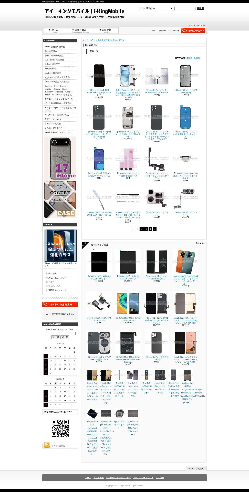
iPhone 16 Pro (118, 40)
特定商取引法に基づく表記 (118, 477)
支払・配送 (99, 477)
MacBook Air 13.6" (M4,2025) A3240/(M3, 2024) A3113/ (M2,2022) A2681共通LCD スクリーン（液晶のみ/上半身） (92, 437)
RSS (54, 445)
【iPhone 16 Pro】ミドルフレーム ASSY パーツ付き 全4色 (128, 134)
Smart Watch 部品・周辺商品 (57, 81)
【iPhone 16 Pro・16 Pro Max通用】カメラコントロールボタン (99, 215)
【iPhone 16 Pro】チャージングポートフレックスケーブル (156, 176)
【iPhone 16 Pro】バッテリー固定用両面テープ (128, 174)
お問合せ (106, 30)
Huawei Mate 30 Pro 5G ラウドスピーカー (99, 319)
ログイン (154, 31)
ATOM (62, 445)
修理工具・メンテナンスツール (59, 99)
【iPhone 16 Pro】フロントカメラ (185, 213)
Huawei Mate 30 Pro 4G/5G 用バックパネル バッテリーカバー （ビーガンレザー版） (185, 280)
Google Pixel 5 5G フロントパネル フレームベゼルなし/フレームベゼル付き (185, 320)
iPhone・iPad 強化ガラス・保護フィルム (61, 264)
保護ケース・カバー (54, 119)
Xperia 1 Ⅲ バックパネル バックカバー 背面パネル (133, 389)
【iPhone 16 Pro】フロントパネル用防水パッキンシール (185, 134)
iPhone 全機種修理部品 (55, 47)
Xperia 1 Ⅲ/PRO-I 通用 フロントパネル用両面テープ (119, 389)
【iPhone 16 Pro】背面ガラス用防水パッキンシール (99, 174)
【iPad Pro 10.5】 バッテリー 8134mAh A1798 (157, 277)
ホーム (55, 30)
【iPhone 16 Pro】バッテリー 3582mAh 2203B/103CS (157, 91)
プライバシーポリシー (143, 477)
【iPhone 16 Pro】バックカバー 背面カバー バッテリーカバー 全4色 (99, 134)
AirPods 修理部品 (52, 64)
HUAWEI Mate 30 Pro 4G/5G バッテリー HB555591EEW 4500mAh (128, 359)
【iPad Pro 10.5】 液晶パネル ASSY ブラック (128, 277)
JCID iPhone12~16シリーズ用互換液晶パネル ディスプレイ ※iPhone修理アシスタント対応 (128, 94)
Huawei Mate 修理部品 (54, 60)
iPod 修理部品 (51, 68)
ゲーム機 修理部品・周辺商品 (58, 103)
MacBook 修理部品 (53, 73)
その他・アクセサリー (55, 128)
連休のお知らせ (55, 286)
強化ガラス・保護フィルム (57, 115)
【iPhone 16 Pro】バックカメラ (157, 213)
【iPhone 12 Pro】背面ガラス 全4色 (157, 358)
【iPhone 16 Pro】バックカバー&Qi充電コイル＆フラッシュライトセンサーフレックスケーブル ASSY (156, 135)
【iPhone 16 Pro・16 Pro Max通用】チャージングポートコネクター (185, 176)
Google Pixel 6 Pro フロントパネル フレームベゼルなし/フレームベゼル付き (105, 393)
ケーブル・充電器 (53, 123)
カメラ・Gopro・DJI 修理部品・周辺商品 (60, 109)
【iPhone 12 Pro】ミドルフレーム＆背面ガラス (99, 358)
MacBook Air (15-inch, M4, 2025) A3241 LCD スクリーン (133, 428)
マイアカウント (173, 31)
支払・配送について (80, 30)
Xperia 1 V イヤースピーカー (119, 424)
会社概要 (52, 273)
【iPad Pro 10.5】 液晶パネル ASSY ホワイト (99, 277)
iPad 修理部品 (51, 51)
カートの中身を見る (60, 304)
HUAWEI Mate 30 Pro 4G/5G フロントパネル (128, 319)
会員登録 (162, 31)
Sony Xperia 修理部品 (54, 55)
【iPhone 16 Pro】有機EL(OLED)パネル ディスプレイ (99, 92)
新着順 (197, 58)
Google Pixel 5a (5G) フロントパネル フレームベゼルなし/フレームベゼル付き (185, 359)
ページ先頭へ (196, 468)
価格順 (189, 58)
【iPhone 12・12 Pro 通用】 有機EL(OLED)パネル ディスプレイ (157, 320)
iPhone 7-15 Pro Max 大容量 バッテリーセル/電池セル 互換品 (174, 389)
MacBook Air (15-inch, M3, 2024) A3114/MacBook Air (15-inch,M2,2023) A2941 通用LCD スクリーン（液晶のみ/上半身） (107, 437)
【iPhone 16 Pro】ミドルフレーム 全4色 (185, 91)
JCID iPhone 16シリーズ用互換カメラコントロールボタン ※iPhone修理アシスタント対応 (128, 216)
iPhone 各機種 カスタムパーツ (58, 132)
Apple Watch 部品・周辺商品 (57, 77)
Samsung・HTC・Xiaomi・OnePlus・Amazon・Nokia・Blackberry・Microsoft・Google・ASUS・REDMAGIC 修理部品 (59, 90)
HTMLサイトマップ (57, 290)
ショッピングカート (193, 30)
